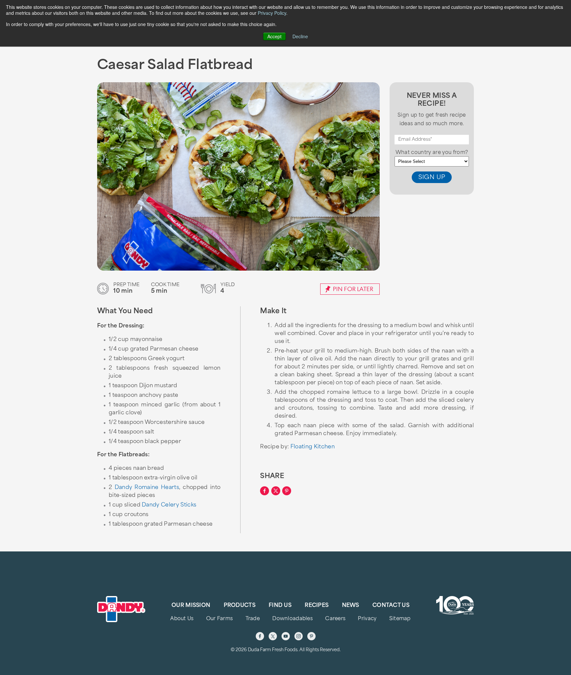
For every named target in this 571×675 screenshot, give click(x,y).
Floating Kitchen (312, 447)
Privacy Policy (272, 13)
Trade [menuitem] (253, 619)
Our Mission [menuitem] (190, 605)
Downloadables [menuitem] (292, 619)
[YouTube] (286, 636)
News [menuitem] (350, 605)
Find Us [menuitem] (280, 605)
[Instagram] (298, 636)
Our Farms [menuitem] (219, 619)
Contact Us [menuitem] (390, 605)
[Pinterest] (311, 636)
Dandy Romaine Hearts (147, 487)
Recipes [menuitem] (316, 605)
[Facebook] (260, 636)
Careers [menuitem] (335, 619)
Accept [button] (274, 36)
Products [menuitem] (239, 605)
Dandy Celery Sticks (169, 505)
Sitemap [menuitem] (400, 619)
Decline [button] (300, 36)
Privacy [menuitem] (367, 619)
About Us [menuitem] (181, 619)
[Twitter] (273, 636)
